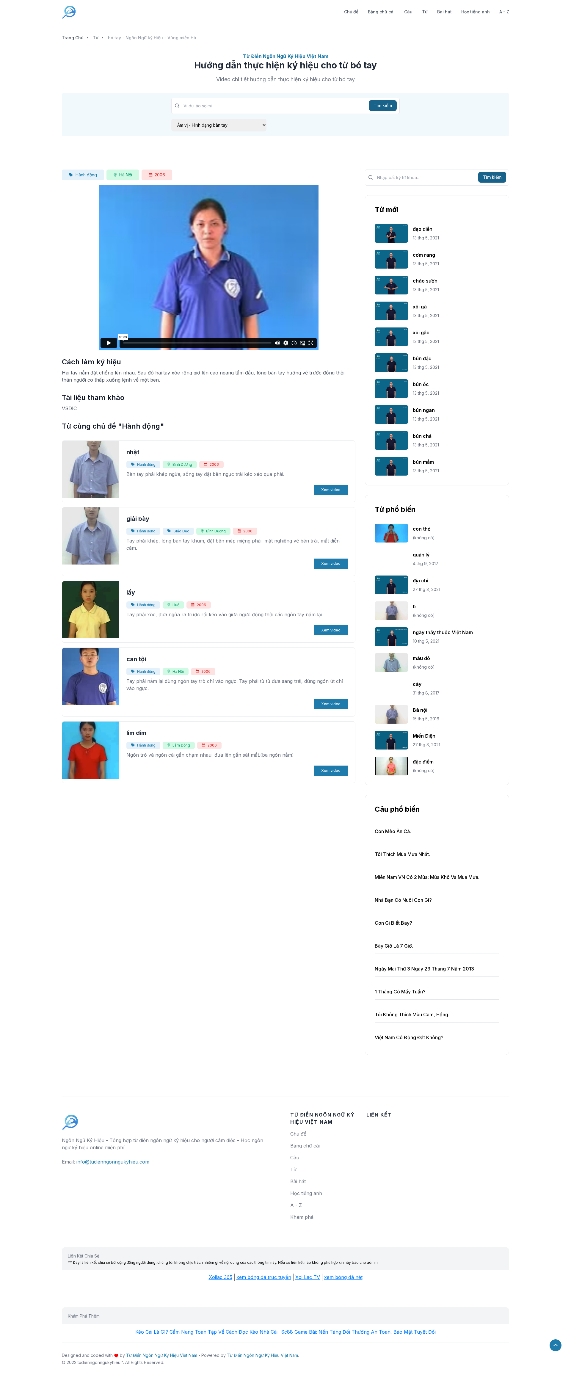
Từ (425, 11)
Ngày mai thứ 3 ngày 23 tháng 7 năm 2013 (424, 969)
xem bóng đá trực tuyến (263, 1277)
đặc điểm (423, 762)
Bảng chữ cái (381, 11)
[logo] (70, 1119)
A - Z (504, 11)
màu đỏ (421, 658)
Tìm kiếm (383, 105)
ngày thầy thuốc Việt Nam (443, 632)
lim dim (136, 732)
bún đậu (422, 358)
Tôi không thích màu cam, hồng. (412, 1014)
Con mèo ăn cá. (393, 831)
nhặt (132, 452)
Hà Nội (125, 174)
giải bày (137, 518)
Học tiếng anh (475, 11)
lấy (130, 592)
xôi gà (420, 307)
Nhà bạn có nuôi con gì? (403, 900)
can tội (136, 659)
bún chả (422, 436)
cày (417, 684)
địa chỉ (420, 581)
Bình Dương (182, 464)
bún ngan (424, 410)
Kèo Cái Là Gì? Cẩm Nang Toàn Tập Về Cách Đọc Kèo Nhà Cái (206, 1332)
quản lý (421, 555)
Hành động (86, 174)
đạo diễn (422, 229)
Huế (175, 605)
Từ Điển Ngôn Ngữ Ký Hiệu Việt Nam (161, 1355)
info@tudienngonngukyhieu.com (112, 1162)
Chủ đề (351, 11)
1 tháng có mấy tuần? (400, 992)
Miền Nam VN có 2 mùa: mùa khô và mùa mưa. (427, 877)
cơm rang (424, 255)
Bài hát (444, 11)
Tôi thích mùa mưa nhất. (402, 854)
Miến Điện (424, 736)
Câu (408, 11)
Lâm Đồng (181, 745)
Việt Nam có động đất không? (409, 1037)
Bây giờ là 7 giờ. (394, 946)
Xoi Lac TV (307, 1277)
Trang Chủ (72, 37)
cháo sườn (425, 281)
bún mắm (423, 462)
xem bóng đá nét (343, 1277)
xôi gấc (421, 332)
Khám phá (301, 1217)
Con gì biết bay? (393, 923)
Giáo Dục (181, 531)
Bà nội (420, 710)
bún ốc (421, 384)
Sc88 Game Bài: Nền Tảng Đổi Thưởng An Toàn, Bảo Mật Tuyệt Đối (358, 1332)
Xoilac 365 (220, 1277)
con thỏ (422, 529)
